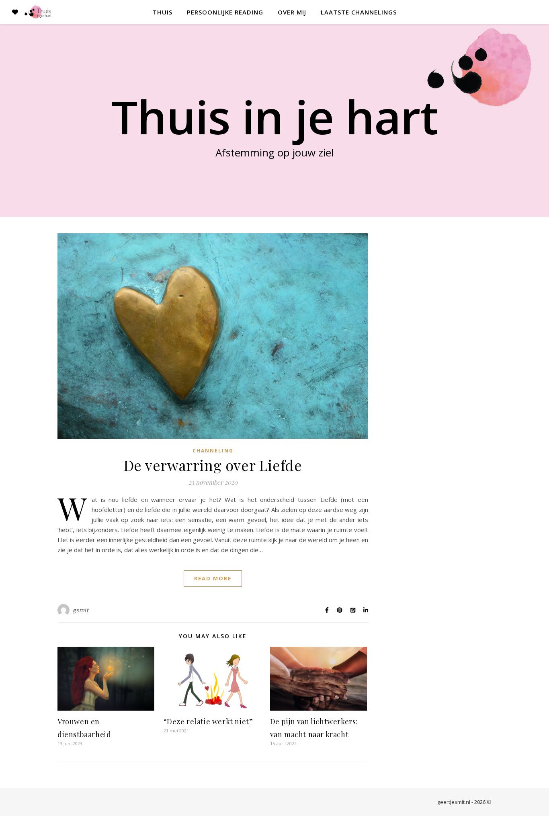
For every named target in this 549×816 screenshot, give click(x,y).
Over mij (292, 12)
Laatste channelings (359, 12)
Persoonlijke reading (225, 12)
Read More (212, 578)
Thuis (162, 12)
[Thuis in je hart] (38, 12)
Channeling (213, 450)
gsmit (81, 610)
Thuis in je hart (274, 116)
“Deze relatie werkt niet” (208, 721)
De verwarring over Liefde (213, 465)
